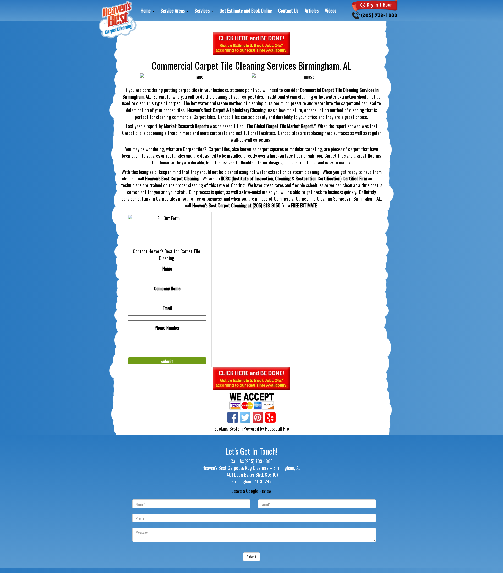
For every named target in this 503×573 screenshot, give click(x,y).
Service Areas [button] (173, 10)
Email (167, 308)
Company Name (167, 288)
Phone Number (167, 327)
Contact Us (288, 10)
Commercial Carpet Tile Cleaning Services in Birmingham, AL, (328, 198)
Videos (330, 10)
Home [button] (146, 10)
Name (167, 268)
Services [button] (203, 10)
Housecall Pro (277, 428)
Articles (312, 10)
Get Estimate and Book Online (246, 10)
